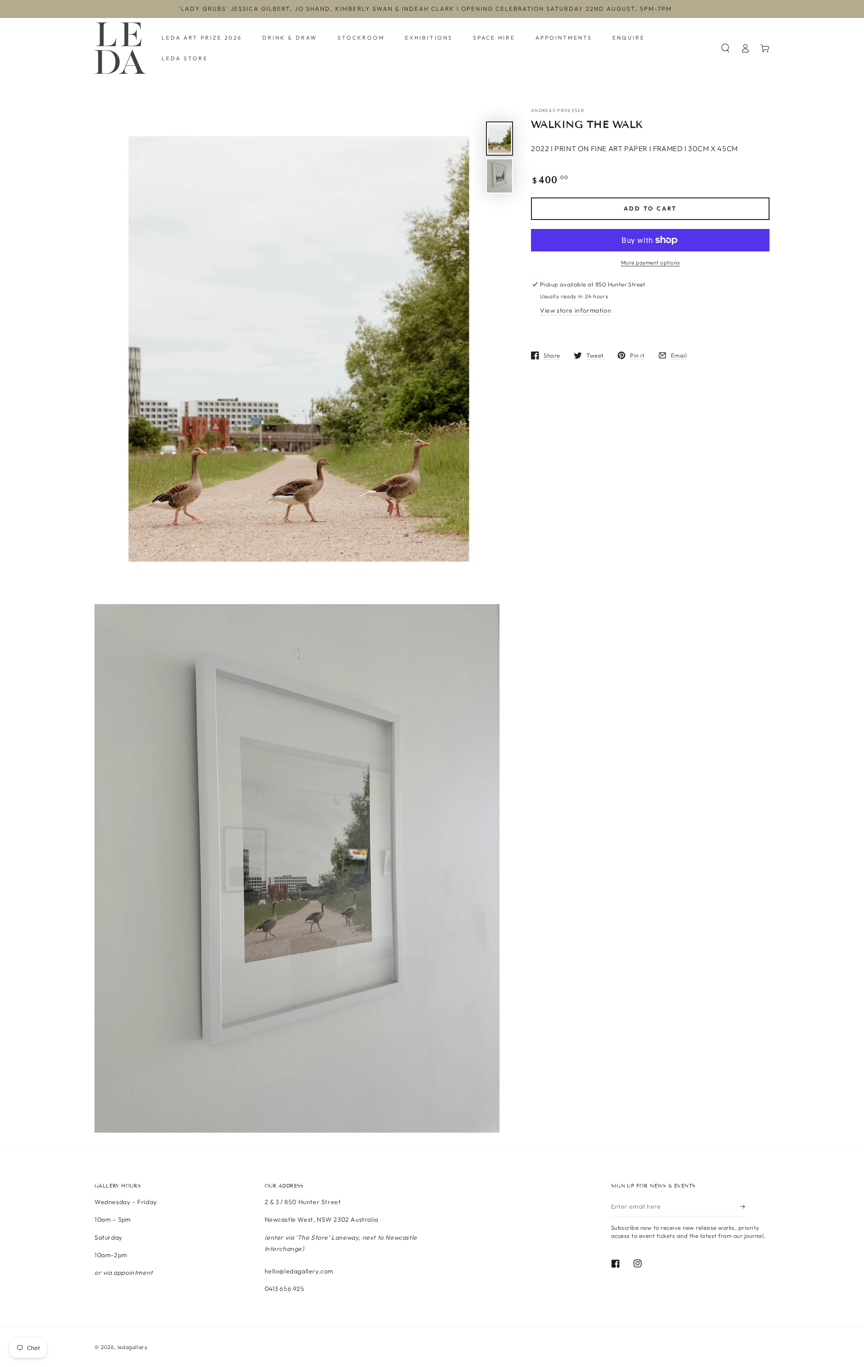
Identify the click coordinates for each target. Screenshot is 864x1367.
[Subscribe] (743, 1206)
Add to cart (650, 208)
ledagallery (132, 1347)
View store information (575, 310)
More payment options (650, 262)
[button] (725, 48)
